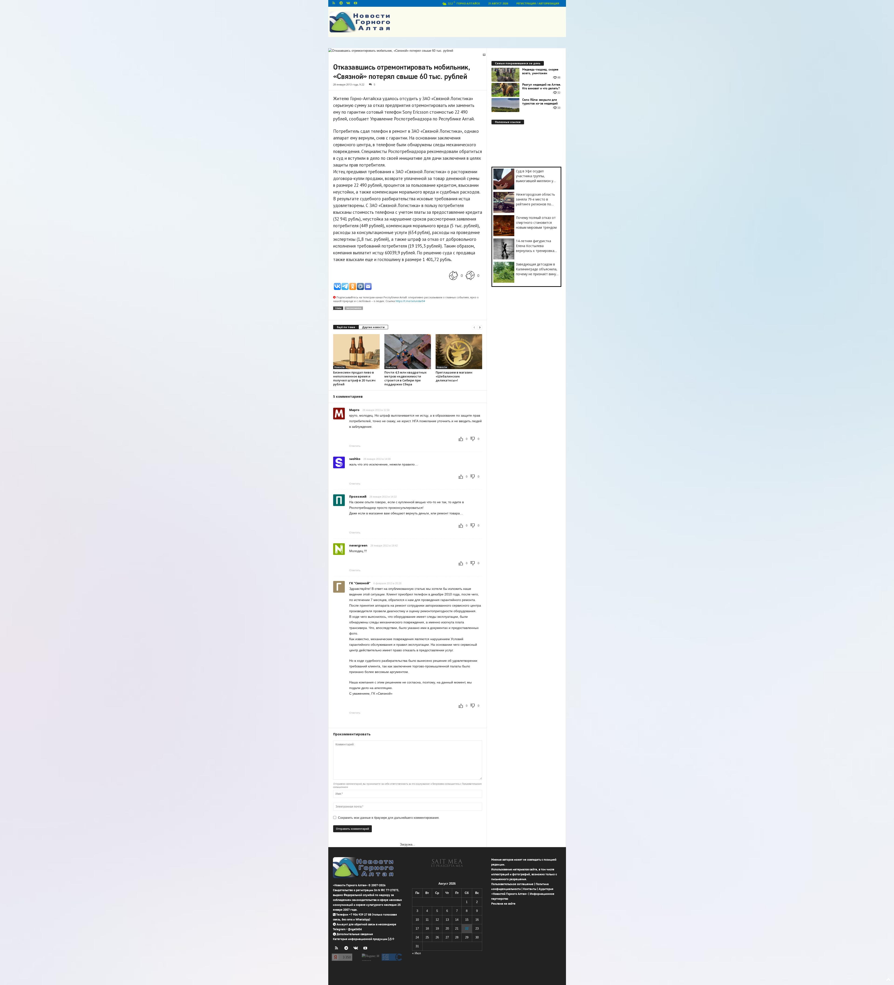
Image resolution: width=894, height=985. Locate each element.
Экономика (353, 308)
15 (466, 919)
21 (456, 928)
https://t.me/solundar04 (410, 301)
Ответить (354, 446)
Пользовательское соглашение (512, 884)
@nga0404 (355, 929)
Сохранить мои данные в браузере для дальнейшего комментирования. (389, 817)
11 (427, 919)
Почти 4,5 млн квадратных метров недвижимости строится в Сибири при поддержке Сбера (405, 378)
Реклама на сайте (503, 903)
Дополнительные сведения (355, 934)
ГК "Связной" (359, 583)
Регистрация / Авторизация (537, 3)
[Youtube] (355, 3)
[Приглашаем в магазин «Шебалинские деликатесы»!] (459, 351)
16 (477, 919)
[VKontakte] (348, 3)
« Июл (416, 953)
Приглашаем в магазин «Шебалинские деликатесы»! (454, 376)
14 (456, 919)
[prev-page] (474, 327)
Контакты (529, 889)
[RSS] (334, 3)
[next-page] (479, 327)
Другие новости (373, 327)
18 (427, 928)
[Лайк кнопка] (453, 275)
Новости (339, 367)
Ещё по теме (346, 327)
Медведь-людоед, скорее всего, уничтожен (540, 71)
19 (437, 928)
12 (437, 919)
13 (447, 919)
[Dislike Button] (470, 275)
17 (417, 928)
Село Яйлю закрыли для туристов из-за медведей (540, 101)
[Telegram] (341, 3)
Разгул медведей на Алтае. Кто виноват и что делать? (541, 86)
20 (447, 928)
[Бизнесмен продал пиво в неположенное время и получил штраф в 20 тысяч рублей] (356, 351)
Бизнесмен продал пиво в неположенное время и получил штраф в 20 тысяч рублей (354, 378)
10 (417, 919)
